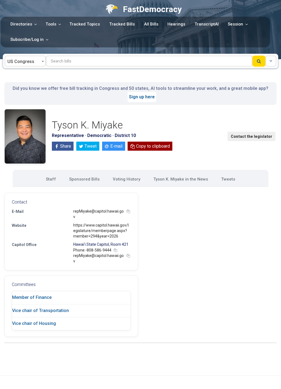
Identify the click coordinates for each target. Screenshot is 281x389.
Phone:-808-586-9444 (92, 250)
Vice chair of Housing (34, 323)
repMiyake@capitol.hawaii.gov (98, 214)
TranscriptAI (207, 24)
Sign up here (142, 96)
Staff (51, 179)
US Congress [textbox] (20, 61)
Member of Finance (32, 297)
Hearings (176, 24)
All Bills (151, 24)
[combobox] (25, 61)
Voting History (126, 179)
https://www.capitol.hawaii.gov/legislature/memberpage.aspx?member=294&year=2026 (101, 231)
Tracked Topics (84, 24)
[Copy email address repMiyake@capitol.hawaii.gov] (128, 211)
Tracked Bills (122, 24)
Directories (21, 24)
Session (235, 24)
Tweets (228, 179)
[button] (270, 61)
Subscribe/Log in (27, 39)
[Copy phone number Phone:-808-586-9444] (115, 250)
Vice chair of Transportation (40, 310)
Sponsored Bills (84, 179)
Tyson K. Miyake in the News (180, 179)
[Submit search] (258, 61)
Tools (51, 24)
